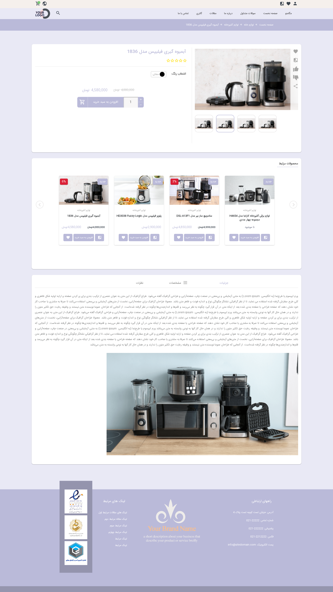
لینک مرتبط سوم (118, 526)
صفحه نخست (270, 13)
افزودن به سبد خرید (84, 237)
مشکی (156, 74)
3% (174, 181)
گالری (199, 13)
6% (64, 181)
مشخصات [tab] (175, 283)
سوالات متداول (248, 13)
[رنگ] (162, 74)
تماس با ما (183, 13)
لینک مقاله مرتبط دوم (116, 519)
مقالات (213, 13)
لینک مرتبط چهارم (117, 532)
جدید (102, 181)
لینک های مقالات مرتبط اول (112, 513)
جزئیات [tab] (223, 283)
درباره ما (228, 13)
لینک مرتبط (121, 539)
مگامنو (288, 13)
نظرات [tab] (139, 283)
